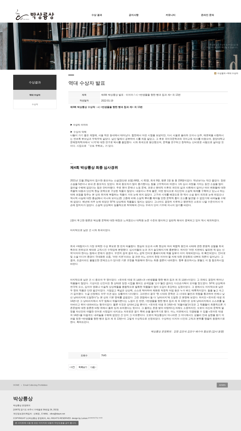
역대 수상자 (34, 95)
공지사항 (134, 15)
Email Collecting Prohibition (35, 385)
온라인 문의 (207, 15)
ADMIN (222, 385)
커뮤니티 (170, 15)
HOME (16, 385)
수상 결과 (97, 15)
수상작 (35, 104)
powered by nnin (95, 418)
